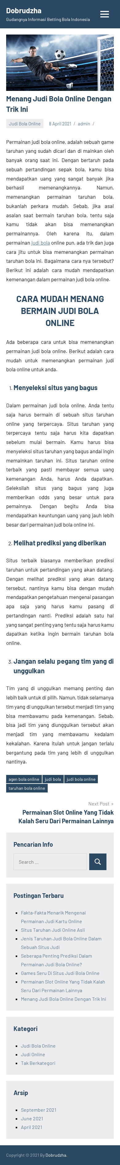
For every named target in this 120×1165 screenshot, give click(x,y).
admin (84, 123)
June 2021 (32, 1118)
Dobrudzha (24, 10)
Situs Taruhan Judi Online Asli (53, 930)
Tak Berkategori (38, 1063)
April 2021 (31, 1127)
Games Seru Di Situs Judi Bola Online (60, 973)
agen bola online (24, 779)
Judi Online (33, 1054)
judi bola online (81, 779)
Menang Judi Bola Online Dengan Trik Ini (63, 999)
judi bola (40, 242)
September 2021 (38, 1110)
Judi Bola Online (25, 123)
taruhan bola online (27, 788)
